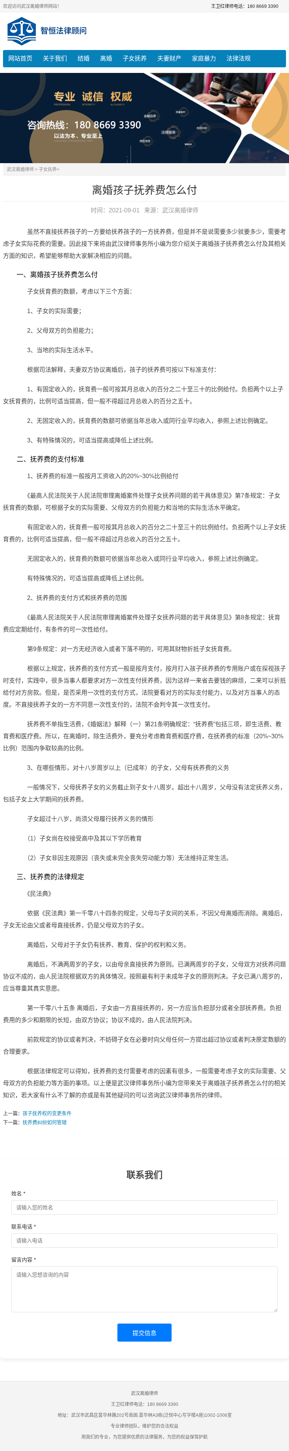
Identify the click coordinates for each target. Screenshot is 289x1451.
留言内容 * (23, 1260)
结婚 (84, 58)
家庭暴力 (204, 58)
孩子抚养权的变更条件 (47, 1113)
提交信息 (144, 1333)
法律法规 (239, 58)
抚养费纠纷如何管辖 (45, 1122)
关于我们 (55, 58)
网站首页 (20, 58)
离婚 (106, 58)
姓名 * (18, 1193)
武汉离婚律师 (20, 169)
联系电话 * (23, 1227)
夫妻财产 (169, 58)
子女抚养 (135, 58)
